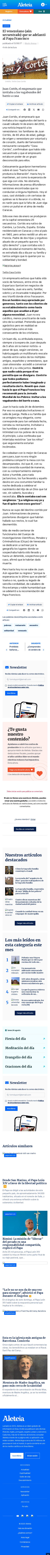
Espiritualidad (25, 1473)
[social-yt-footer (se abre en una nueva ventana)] (18, 1516)
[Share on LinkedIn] (29, 110)
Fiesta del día (15, 1039)
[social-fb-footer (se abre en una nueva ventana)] (22, 1516)
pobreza (7, 625)
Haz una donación (25, 1528)
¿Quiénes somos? (25, 1533)
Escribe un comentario (25, 829)
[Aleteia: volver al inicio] (25, 4)
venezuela (22, 630)
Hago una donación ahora (19, 770)
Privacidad (25, 1546)
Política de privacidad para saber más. (26, 686)
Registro (8, 11)
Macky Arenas (31, 43)
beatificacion (10, 1358)
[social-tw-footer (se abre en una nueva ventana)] (27, 1516)
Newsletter (25, 1491)
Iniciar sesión (32, 1455)
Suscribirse (16, 1455)
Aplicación (25, 1495)
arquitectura (10, 1313)
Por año (25, 1506)
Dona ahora (24, 11)
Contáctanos (25, 1542)
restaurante (20, 625)
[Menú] (9, 4)
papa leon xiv (10, 1155)
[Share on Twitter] (34, 110)
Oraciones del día (18, 1067)
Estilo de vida (25, 1477)
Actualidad (7, 20)
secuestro (33, 625)
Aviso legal (25, 1537)
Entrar (33, 819)
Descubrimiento (25, 1480)
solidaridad (9, 630)
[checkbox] (6, 685)
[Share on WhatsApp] (43, 110)
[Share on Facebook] (25, 110)
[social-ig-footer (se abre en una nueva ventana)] (32, 1516)
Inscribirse (11, 693)
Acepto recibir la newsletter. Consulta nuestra (26, 686)
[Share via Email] (38, 110)
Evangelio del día (18, 1057)
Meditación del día (19, 1048)
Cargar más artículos (25, 923)
